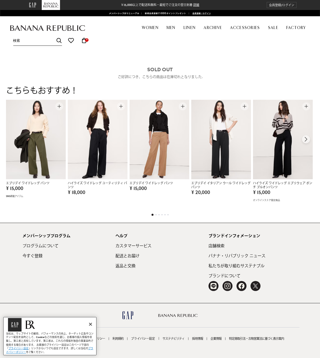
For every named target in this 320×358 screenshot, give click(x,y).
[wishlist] (71, 40)
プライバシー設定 (143, 338)
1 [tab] (153, 215)
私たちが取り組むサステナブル (236, 266)
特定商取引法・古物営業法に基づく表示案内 (256, 338)
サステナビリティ (173, 338)
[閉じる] (90, 324)
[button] (281, 5)
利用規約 (118, 338)
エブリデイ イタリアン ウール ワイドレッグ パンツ (220, 185)
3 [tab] (159, 214)
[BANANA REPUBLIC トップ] (47, 28)
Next (306, 139)
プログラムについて (40, 246)
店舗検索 (216, 246)
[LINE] (213, 286)
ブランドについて (224, 276)
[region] (50, 336)
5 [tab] (165, 214)
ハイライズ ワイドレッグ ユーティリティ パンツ (97, 185)
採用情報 (197, 338)
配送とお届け (128, 256)
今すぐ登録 (32, 256)
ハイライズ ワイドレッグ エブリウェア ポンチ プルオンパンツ (282, 185)
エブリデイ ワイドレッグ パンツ (28, 183)
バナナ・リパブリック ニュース (237, 256)
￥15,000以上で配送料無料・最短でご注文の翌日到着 (160, 5)
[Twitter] (255, 286)
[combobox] (37, 40)
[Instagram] (227, 286)
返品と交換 (126, 266)
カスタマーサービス (134, 246)
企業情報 (216, 338)
